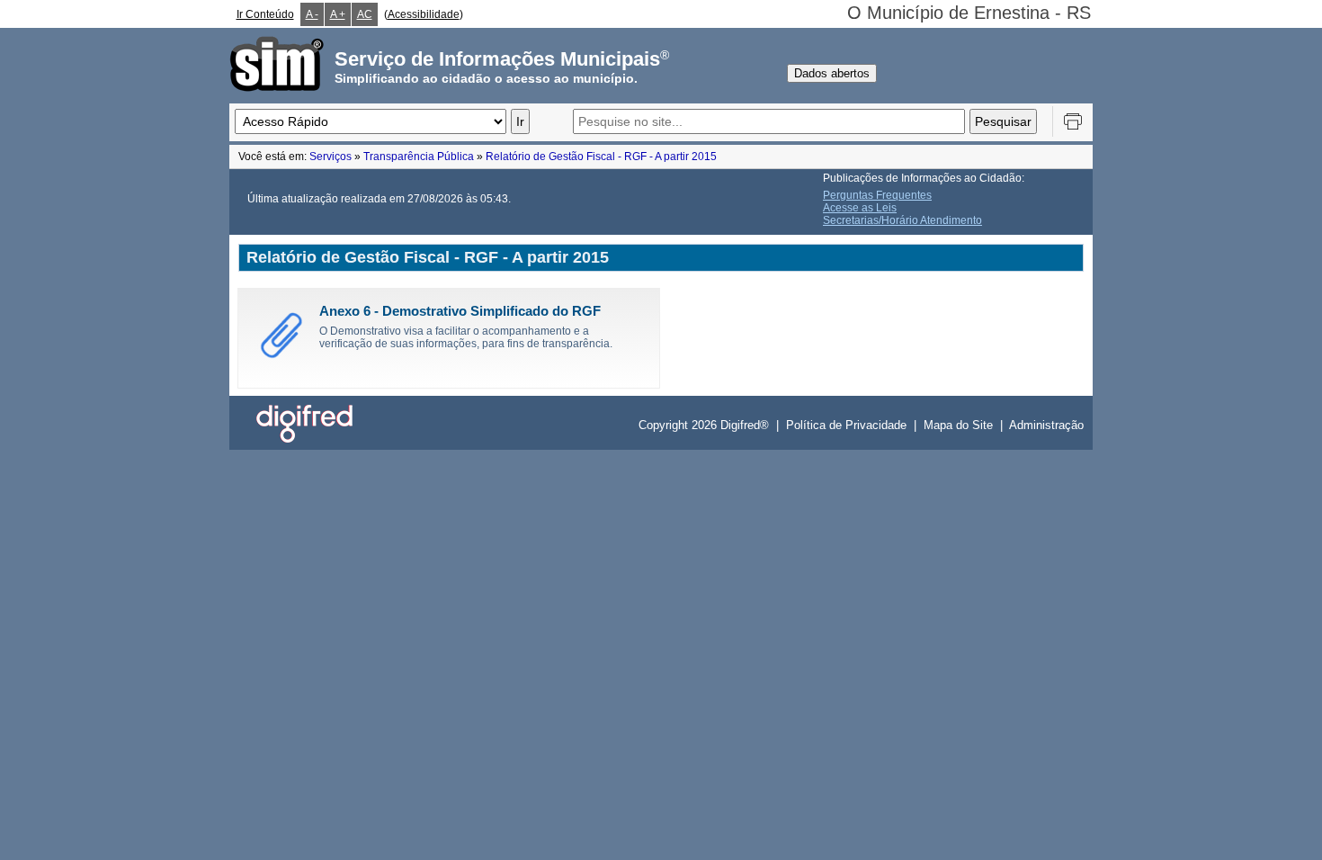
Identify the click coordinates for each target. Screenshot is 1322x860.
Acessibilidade (424, 14)
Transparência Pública (418, 156)
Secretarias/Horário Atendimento (902, 220)
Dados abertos (832, 73)
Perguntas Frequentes (877, 195)
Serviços (330, 156)
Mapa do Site (958, 425)
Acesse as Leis (860, 208)
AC (364, 14)
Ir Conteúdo (265, 14)
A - (312, 14)
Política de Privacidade (846, 425)
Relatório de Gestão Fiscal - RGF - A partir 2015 (601, 156)
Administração (1046, 425)
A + (337, 14)
